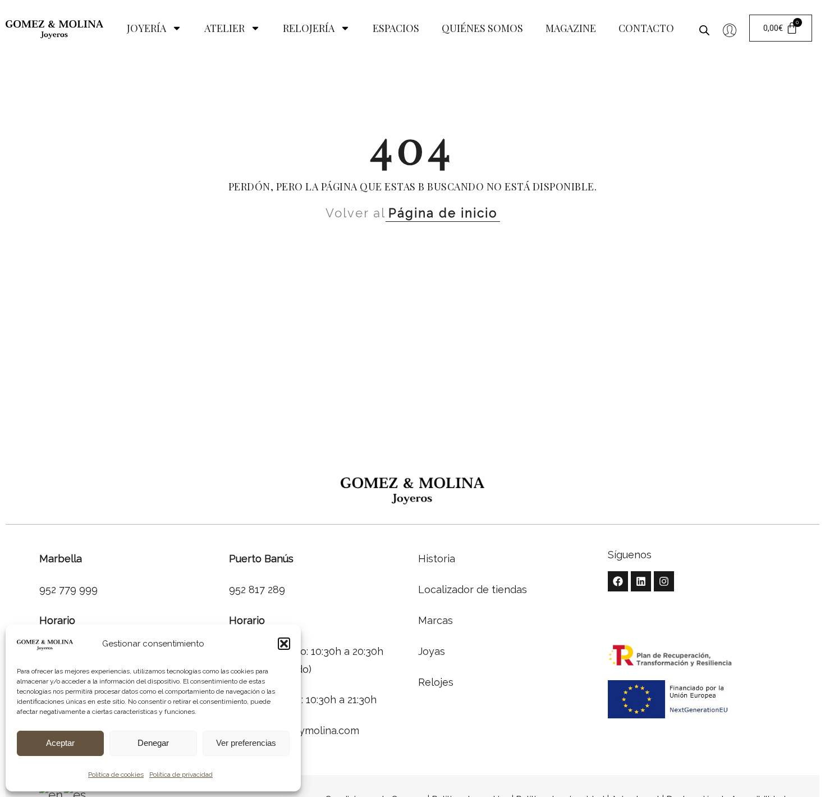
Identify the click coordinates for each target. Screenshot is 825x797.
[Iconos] (729, 30)
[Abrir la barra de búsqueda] (704, 28)
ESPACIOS (396, 28)
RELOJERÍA (308, 28)
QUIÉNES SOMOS (482, 28)
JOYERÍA (146, 28)
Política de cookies (116, 774)
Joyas (431, 651)
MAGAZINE (571, 28)
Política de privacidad (181, 774)
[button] (284, 643)
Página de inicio (442, 213)
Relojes (435, 682)
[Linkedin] (641, 581)
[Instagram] (664, 581)
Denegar (153, 743)
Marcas (435, 620)
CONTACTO (646, 28)
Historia (436, 558)
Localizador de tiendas (472, 589)
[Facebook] (618, 581)
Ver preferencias (246, 743)
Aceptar (60, 743)
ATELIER (224, 28)
